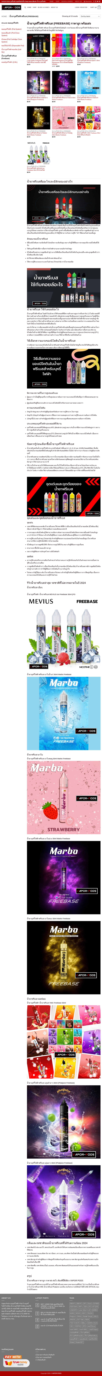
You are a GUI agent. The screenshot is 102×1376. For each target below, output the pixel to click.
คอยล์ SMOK (74, 1329)
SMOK (87, 1319)
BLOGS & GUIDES (67, 1)
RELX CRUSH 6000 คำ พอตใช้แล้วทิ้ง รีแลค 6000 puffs (53, 1313)
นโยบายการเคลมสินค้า (43, 1357)
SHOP (57, 1)
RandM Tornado (87, 1316)
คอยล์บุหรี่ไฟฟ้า (74, 1332)
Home (4, 16)
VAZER (89, 1323)
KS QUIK (95, 1307)
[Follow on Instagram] (95, 1)
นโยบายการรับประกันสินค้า (45, 1355)
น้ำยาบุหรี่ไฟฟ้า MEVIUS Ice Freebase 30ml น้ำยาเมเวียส (36, 169)
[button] (88, 1)
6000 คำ (79, 1303)
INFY (80, 1307)
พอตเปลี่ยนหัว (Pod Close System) (10, 34)
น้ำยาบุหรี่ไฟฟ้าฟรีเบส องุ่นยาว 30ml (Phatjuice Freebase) (88, 61)
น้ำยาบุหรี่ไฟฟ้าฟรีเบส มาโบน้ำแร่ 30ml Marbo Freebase (87, 98)
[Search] (25, 7)
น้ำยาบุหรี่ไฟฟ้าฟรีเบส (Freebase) (9, 57)
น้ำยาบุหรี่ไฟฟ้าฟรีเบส (91, 1336)
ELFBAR (96, 1303)
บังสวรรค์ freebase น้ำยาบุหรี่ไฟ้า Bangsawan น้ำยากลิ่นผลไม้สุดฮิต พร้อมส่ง (62, 62)
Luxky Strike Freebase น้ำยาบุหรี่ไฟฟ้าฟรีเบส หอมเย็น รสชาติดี (37, 61)
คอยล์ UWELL (84, 1329)
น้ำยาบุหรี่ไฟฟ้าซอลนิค (76, 1336)
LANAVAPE (73, 1310)
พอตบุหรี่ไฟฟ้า (74, 1339)
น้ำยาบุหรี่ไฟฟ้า (85, 1332)
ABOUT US (78, 1)
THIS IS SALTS (74, 1323)
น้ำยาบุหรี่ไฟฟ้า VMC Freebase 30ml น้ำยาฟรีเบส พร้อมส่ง (88, 134)
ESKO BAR (73, 1307)
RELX (96, 1316)
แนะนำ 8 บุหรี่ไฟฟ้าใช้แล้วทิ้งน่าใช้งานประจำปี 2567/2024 (53, 1320)
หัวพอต (72, 1342)
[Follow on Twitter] (97, 1)
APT (84, 1303)
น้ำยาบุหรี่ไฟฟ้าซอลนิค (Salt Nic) (11, 51)
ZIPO (84, 1326)
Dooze (90, 1303)
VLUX (95, 1323)
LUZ (89, 1310)
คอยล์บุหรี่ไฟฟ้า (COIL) (9, 62)
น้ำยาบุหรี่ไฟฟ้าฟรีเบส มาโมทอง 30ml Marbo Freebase (37, 134)
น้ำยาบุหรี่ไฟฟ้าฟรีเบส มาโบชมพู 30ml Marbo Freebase (62, 134)
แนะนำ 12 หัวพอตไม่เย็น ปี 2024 (52, 1325)
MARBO (94, 1310)
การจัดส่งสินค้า (40, 1360)
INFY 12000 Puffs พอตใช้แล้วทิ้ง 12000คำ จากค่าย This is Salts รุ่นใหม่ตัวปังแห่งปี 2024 (53, 1306)
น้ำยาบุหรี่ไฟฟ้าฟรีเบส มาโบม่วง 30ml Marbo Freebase (63, 98)
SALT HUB (80, 1319)
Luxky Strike (82, 1310)
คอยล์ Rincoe (91, 1326)
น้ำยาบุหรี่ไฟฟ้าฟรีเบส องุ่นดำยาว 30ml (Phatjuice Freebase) (37, 98)
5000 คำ (72, 1303)
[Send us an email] (99, 1)
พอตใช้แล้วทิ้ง (93, 1339)
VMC (71, 1326)
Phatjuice (73, 1316)
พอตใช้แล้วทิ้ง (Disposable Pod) (12, 45)
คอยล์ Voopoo (94, 1329)
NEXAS (78, 1313)
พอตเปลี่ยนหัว (83, 1339)
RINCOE (72, 1319)
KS (90, 1307)
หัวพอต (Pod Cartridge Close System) (11, 40)
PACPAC (90, 1313)
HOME (51, 1)
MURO (72, 1313)
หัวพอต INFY (79, 1342)
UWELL (83, 1323)
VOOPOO (78, 1326)
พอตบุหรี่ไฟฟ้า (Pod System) (11, 29)
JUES (85, 1307)
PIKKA (79, 1316)
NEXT (84, 1313)
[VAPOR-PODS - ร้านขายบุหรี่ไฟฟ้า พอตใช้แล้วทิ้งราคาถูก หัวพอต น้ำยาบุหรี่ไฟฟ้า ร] (11, 7)
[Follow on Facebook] (93, 1)
